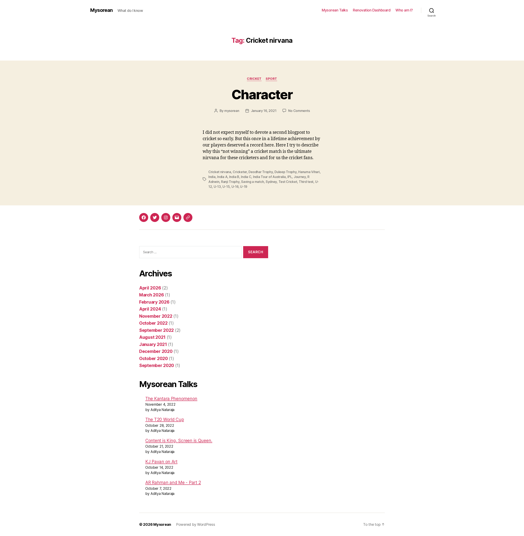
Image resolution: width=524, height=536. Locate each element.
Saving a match (252, 182)
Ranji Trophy (230, 182)
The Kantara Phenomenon (171, 398)
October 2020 (153, 358)
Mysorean (101, 10)
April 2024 (150, 309)
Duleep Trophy (285, 172)
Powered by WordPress (195, 524)
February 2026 (154, 302)
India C (246, 177)
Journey (300, 177)
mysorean (231, 111)
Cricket (254, 79)
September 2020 (156, 365)
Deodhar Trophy (260, 172)
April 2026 (150, 288)
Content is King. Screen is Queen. (178, 440)
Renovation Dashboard (371, 10)
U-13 (217, 187)
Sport (271, 79)
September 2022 (156, 330)
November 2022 (155, 316)
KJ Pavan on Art (161, 461)
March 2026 (151, 294)
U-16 (235, 187)
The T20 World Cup (164, 419)
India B (234, 177)
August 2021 (152, 337)
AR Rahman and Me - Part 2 (173, 482)
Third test (306, 182)
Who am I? (404, 10)
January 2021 (153, 344)
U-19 (243, 187)
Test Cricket (288, 182)
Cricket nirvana (219, 172)
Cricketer (240, 172)
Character (262, 94)
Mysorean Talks (335, 10)
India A (222, 177)
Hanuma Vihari (309, 172)
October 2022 (153, 323)
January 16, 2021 (264, 111)
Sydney (271, 182)
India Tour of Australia (269, 177)
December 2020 (156, 351)
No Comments (299, 111)
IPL (289, 177)
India (212, 177)
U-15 (226, 187)
